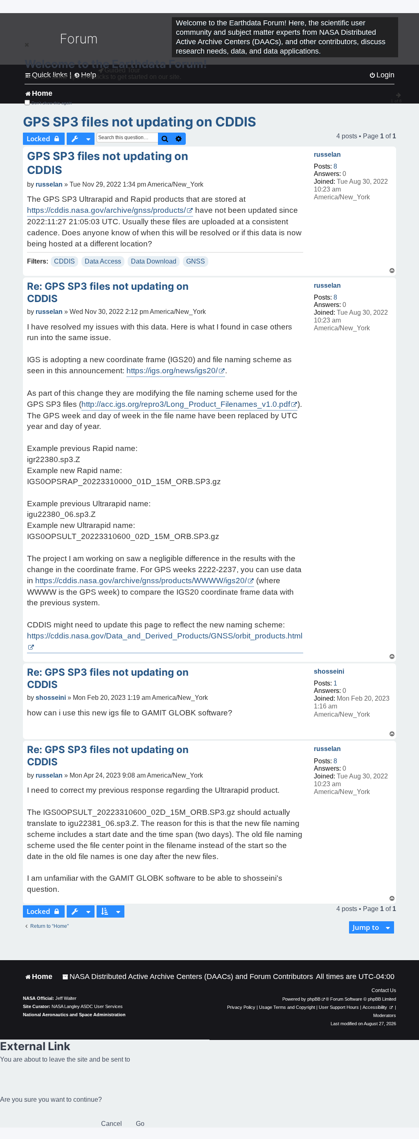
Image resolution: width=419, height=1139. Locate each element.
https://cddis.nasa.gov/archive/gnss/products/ (106, 210)
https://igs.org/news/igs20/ (172, 370)
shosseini (329, 671)
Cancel (111, 1123)
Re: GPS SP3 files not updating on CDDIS (108, 292)
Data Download (153, 261)
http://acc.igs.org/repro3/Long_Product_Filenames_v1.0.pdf (185, 404)
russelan (327, 154)
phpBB (313, 999)
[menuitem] (187, 977)
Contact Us (384, 990)
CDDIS (64, 261)
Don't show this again (52, 103)
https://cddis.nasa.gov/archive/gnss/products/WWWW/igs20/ (141, 580)
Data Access (103, 261)
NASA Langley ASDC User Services (87, 1006)
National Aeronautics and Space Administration (74, 1014)
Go (140, 1123)
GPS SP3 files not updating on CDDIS (139, 122)
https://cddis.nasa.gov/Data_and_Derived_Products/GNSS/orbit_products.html (164, 636)
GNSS (195, 261)
